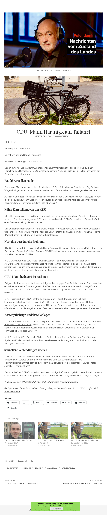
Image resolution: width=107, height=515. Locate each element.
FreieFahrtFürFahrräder (67, 468)
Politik (32, 461)
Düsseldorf (39, 468)
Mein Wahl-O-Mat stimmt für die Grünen (83, 483)
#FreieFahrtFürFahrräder (46, 382)
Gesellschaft (22, 461)
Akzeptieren (56, 508)
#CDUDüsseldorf (12, 382)
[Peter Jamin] (53, 64)
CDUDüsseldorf (27, 468)
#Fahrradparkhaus (69, 382)
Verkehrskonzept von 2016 (17, 324)
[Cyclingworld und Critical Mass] (53, 430)
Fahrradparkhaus (51, 468)
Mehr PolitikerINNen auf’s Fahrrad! (85, 440)
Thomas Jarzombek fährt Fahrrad (18, 440)
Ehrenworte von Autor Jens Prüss (21, 483)
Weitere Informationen (65, 506)
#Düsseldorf (28, 382)
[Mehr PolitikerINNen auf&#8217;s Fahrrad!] (86, 430)
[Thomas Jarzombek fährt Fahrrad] (19, 430)
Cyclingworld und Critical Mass (51, 440)
